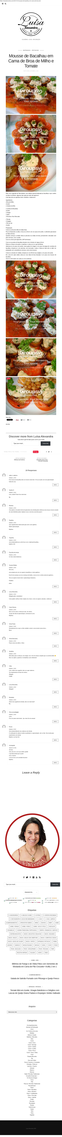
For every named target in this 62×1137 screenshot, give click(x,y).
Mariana (11, 505)
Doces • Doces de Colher (15, 941)
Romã (10, 726)
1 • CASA (39, 919)
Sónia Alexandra (13, 638)
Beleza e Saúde (32, 1035)
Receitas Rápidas (22, 952)
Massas (37, 945)
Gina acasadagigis (14, 712)
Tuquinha (11, 537)
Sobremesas (32, 1107)
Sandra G (11, 490)
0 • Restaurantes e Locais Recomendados (22, 919)
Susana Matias (13, 565)
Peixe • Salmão (32, 1097)
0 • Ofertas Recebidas (49, 915)
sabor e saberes (13, 475)
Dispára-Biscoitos (15, 934)
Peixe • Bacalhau (15, 451)
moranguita (12, 745)
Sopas (40, 952)
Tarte (32, 1111)
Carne (57, 922)
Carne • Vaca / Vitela (32, 1052)
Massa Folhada (27, 945)
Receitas (32, 1101)
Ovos (49, 945)
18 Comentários (24, 451)
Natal (43, 945)
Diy (32, 1058)
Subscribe (45, 443)
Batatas (43, 922)
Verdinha (11, 651)
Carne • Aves (35, 960)
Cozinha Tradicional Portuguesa (27, 930)
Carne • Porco (26, 926)
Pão (32, 1081)
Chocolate (52, 926)
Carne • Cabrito (32, 1046)
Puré (52, 949)
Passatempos (32, 1085)
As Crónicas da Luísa (32, 1031)
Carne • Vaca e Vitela (39, 926)
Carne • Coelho (32, 1048)
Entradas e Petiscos (8, 451)
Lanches (9, 945)
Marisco (17, 945)
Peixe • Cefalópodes (30, 949)
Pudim (32, 1099)
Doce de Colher (32, 1060)
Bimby (50, 922)
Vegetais (32, 1115)
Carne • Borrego (32, 1044)
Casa (32, 1054)
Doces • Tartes (30, 941)
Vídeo (46, 952)
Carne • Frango (14, 926)
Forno (55, 941)
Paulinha (11, 520)
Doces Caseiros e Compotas (32, 1062)
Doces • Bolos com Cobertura (29, 937)
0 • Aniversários (13, 915)
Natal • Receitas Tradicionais (32, 1074)
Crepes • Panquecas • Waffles (49, 930)
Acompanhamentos (11, 922)
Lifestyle (32, 1068)
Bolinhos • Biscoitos (32, 1037)
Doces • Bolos (12, 937)
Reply (55, 484)
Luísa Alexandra (13, 591)
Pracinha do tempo (14, 552)
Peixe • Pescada (43, 949)
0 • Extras (37, 915)
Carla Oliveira (12, 607)
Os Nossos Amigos (32, 1078)
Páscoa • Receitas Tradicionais (32, 1083)
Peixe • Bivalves (32, 1091)
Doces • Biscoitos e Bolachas (33, 934)
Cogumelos (10, 930)
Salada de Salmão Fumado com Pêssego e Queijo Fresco (35, 978)
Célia (10, 666)
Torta (32, 1113)
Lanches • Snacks (32, 1066)
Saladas (32, 952)
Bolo (32, 1039)
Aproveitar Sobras (26, 922)
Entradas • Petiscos (31, 50)
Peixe (56, 945)
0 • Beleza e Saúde (26, 915)
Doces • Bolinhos (49, 934)
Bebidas (32, 1033)
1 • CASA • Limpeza (50, 919)
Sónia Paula (12, 624)
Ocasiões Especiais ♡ (32, 1076)
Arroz (36, 922)
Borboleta (11, 697)
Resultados (32, 1103)
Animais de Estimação (32, 1027)
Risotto (32, 1105)
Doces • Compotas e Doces (48, 937)
